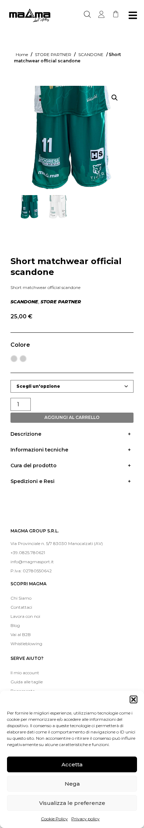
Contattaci (21, 607)
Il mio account (24, 672)
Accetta (72, 764)
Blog (15, 625)
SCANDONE (90, 54)
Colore (20, 344)
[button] (133, 699)
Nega (72, 783)
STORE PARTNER (53, 54)
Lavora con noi (25, 616)
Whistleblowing (26, 643)
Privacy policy (85, 818)
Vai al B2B (20, 634)
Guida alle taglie (26, 681)
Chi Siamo (20, 598)
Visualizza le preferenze (72, 803)
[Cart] (116, 14)
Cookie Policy (54, 818)
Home (22, 54)
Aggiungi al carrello (72, 417)
